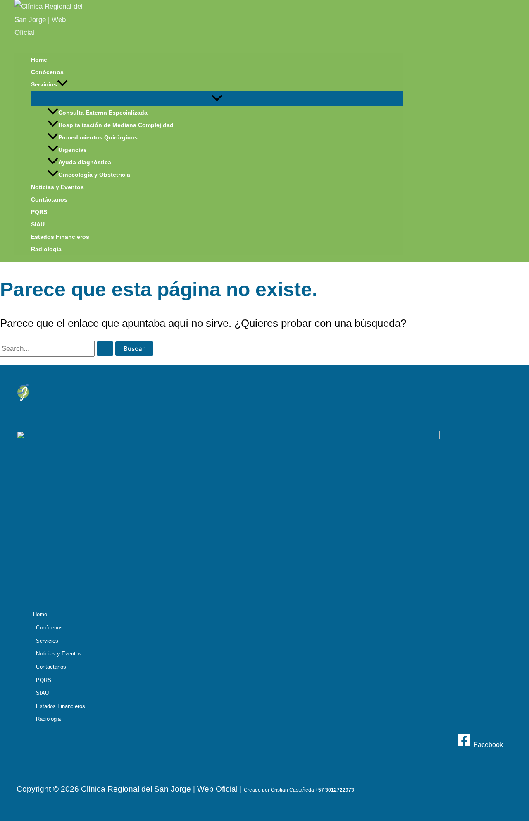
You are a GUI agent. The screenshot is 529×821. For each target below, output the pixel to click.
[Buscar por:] (57, 349)
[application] (62, 84)
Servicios (44, 84)
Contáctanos (49, 199)
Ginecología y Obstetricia (94, 174)
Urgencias (72, 149)
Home (39, 59)
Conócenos (47, 72)
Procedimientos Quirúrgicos (98, 137)
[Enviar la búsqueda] (105, 348)
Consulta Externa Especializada (103, 112)
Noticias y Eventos (57, 187)
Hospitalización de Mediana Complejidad (116, 125)
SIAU (38, 224)
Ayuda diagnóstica (84, 162)
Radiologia (46, 249)
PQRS (39, 212)
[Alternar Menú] (217, 98)
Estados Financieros (60, 236)
